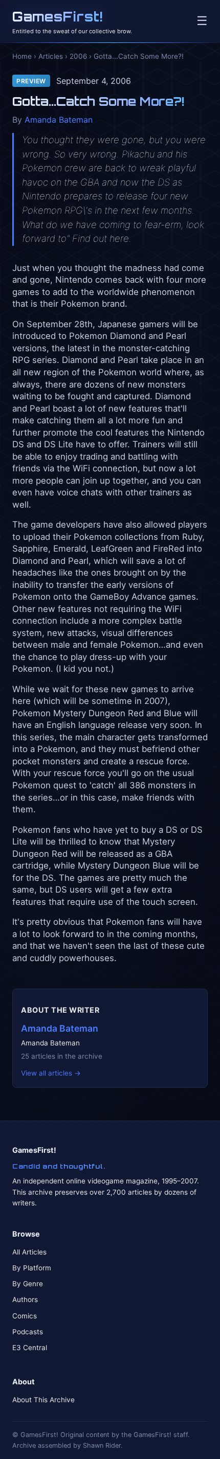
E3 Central (29, 1347)
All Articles (29, 1252)
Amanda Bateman (59, 120)
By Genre (27, 1284)
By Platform (31, 1268)
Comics (24, 1316)
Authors (25, 1299)
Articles (50, 56)
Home (22, 56)
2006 (78, 56)
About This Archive (43, 1400)
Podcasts (27, 1332)
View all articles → (51, 1073)
